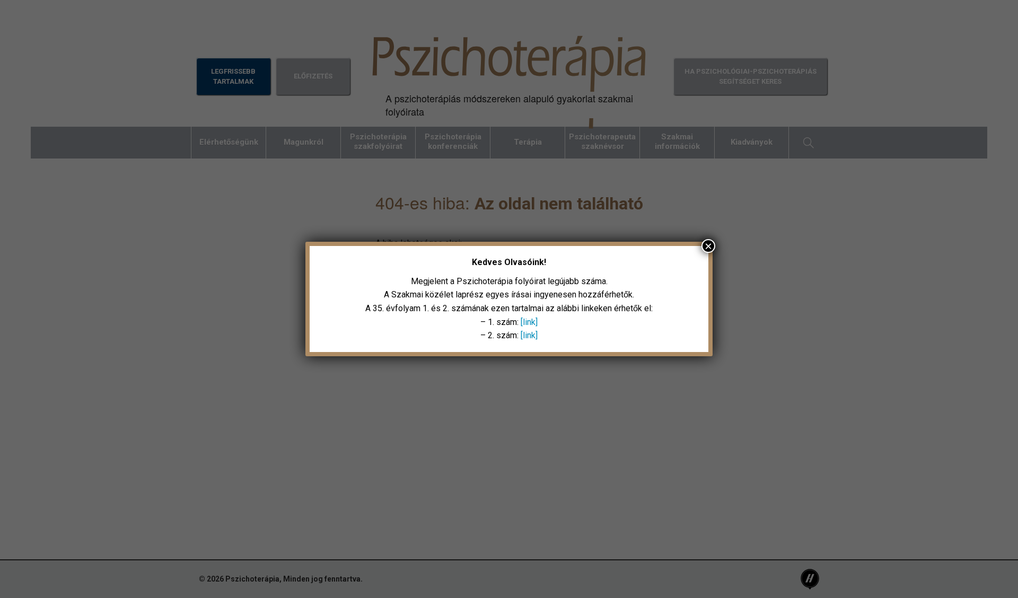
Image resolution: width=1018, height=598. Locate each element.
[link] (529, 322)
